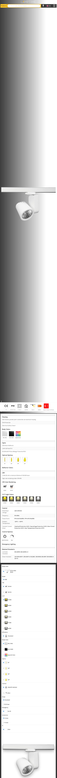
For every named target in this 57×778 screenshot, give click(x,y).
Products (3, 6)
